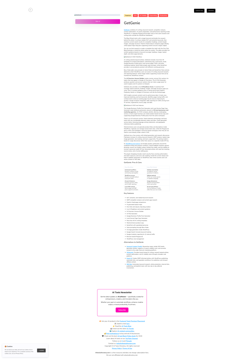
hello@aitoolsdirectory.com (126, 343)
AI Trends (130, 329)
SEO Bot (129, 264)
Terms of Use (127, 348)
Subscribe (122, 310)
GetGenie (127, 30)
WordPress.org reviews (133, 144)
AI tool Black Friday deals (127, 336)
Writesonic (130, 252)
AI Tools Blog (126, 326)
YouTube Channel (131, 339)
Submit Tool (199, 11)
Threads (129, 341)
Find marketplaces (112, 334)
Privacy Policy (117, 348)
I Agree (41, 350)
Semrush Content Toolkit (134, 246)
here (128, 324)
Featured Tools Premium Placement (132, 321)
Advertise (211, 11)
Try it (97, 21)
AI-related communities (125, 331)
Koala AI (129, 258)
